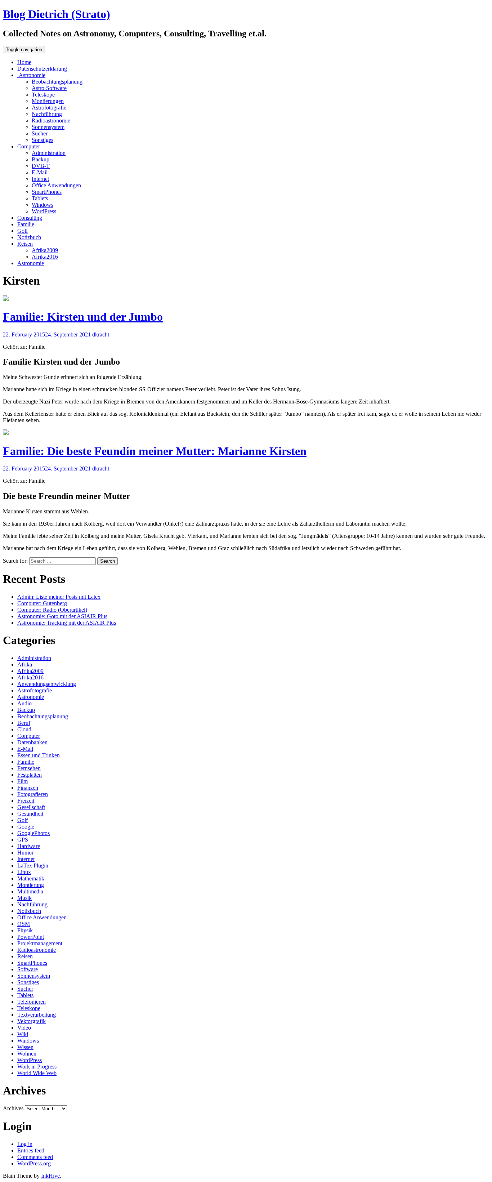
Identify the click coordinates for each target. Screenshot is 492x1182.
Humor (25, 852)
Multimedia (30, 891)
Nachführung (47, 114)
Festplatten (29, 775)
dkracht (100, 334)
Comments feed (35, 1157)
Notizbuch (29, 237)
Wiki (22, 1034)
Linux (24, 872)
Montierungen (48, 101)
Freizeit (25, 801)
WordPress (44, 211)
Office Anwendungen (56, 185)
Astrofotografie (49, 107)
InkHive (50, 1176)
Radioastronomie (51, 120)
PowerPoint (30, 937)
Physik (25, 930)
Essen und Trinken (38, 755)
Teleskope (43, 95)
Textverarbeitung (36, 1015)
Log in (24, 1144)
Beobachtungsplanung (57, 82)
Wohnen (26, 1054)
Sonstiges (42, 140)
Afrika (24, 664)
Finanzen (27, 788)
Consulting (29, 218)
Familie (25, 224)
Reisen (25, 244)
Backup (40, 159)
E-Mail (40, 172)
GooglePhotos (33, 833)
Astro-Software (49, 88)
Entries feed (30, 1150)
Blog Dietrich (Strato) (56, 14)
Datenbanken (32, 742)
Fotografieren (32, 794)
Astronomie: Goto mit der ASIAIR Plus (62, 616)
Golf (22, 231)
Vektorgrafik (31, 1021)
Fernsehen (29, 768)
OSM (23, 924)
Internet (40, 179)
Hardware (28, 846)
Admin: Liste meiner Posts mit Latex (58, 597)
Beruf (23, 723)
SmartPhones (47, 192)
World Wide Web (37, 1073)
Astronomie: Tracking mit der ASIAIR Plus (66, 623)
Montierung (30, 885)
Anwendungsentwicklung (46, 684)
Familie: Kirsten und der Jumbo (83, 316)
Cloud (24, 729)
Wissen (25, 1047)
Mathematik (30, 878)
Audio (24, 703)
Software (27, 969)
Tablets (40, 198)
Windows (42, 205)
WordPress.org (34, 1163)
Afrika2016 (45, 257)
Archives (13, 1108)
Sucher (40, 133)
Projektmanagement (39, 943)
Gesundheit (30, 814)
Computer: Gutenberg (42, 603)
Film (22, 781)
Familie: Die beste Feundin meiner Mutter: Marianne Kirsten (155, 451)
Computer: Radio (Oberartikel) (52, 610)
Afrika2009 (45, 250)
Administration (49, 153)
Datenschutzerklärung (42, 69)
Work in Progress (37, 1066)
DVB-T (41, 166)
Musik (24, 898)
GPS (22, 840)
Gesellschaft (31, 807)
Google (25, 827)
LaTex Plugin (32, 865)
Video (24, 1028)
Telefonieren (31, 1002)
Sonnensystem (48, 127)
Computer (28, 146)
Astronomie (31, 75)
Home (24, 62)
